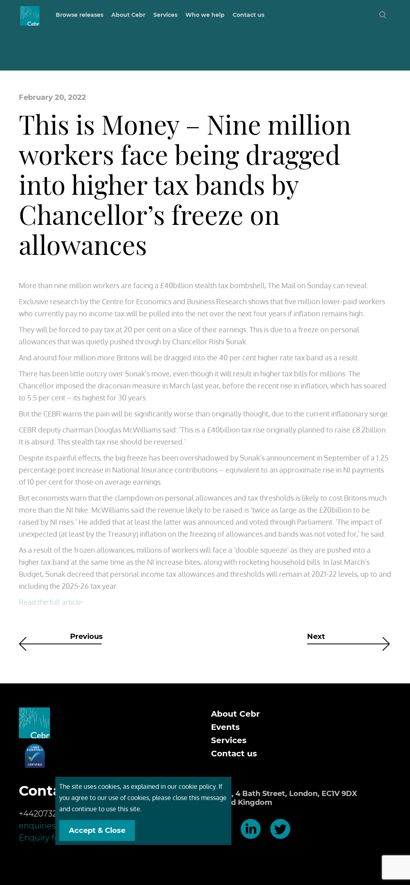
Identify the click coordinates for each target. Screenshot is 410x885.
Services (229, 740)
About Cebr (128, 14)
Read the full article (50, 602)
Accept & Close (97, 830)
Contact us (248, 14)
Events (225, 727)
